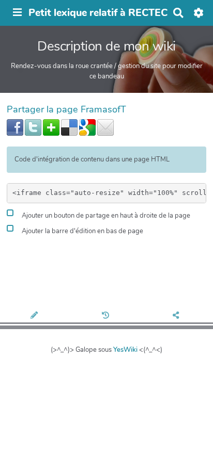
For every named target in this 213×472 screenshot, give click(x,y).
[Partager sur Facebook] (15, 127)
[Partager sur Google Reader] (87, 127)
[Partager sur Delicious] (69, 127)
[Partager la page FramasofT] (178, 316)
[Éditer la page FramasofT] (35, 316)
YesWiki (125, 349)
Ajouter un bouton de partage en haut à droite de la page (105, 216)
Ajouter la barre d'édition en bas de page (81, 231)
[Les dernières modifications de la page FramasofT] (106, 316)
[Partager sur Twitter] (33, 127)
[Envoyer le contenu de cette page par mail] (105, 127)
